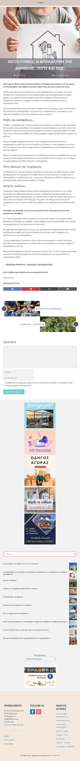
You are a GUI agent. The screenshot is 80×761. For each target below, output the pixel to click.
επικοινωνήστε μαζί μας (13, 725)
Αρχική (6, 736)
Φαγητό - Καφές (62, 731)
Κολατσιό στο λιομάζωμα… (49, 308)
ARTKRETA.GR (55, 755)
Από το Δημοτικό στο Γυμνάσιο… (16, 613)
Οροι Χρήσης (9, 744)
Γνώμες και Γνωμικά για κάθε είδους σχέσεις (20, 588)
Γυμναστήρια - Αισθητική (65, 746)
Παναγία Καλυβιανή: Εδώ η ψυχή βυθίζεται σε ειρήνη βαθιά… (27, 638)
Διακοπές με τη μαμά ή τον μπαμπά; (17, 605)
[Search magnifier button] (74, 554)
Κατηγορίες (40, 655)
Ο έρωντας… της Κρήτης (32, 324)
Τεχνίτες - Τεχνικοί (63, 742)
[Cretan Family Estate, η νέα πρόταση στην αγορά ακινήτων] (73, 633)
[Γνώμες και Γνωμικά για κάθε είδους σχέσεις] (73, 591)
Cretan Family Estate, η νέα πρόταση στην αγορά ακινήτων (26, 630)
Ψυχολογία (20, 75)
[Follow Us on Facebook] (32, 711)
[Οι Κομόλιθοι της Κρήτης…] (73, 600)
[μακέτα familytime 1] (40, 544)
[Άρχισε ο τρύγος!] (73, 583)
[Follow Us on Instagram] (38, 711)
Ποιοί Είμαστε (9, 740)
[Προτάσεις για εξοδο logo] (40, 428)
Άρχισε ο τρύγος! (9, 580)
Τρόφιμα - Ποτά (62, 735)
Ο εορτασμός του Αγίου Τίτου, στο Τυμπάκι (20, 564)
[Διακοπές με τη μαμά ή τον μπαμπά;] (73, 608)
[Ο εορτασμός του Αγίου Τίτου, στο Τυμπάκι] (73, 567)
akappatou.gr (8, 277)
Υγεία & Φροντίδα (62, 720)
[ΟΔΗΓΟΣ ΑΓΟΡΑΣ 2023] (40, 485)
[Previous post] (4, 309)
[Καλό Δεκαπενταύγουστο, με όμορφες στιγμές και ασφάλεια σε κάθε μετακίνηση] (73, 625)
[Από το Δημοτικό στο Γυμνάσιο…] (73, 616)
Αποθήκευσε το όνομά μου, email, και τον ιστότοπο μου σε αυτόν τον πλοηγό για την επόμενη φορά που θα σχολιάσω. (38, 384)
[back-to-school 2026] (40, 512)
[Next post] (76, 324)
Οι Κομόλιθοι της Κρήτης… (13, 597)
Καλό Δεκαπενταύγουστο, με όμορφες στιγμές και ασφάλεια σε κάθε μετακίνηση (35, 622)
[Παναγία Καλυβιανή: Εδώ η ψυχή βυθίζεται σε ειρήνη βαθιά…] (73, 641)
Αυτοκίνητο (60, 739)
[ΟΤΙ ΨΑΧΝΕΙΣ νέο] (40, 454)
